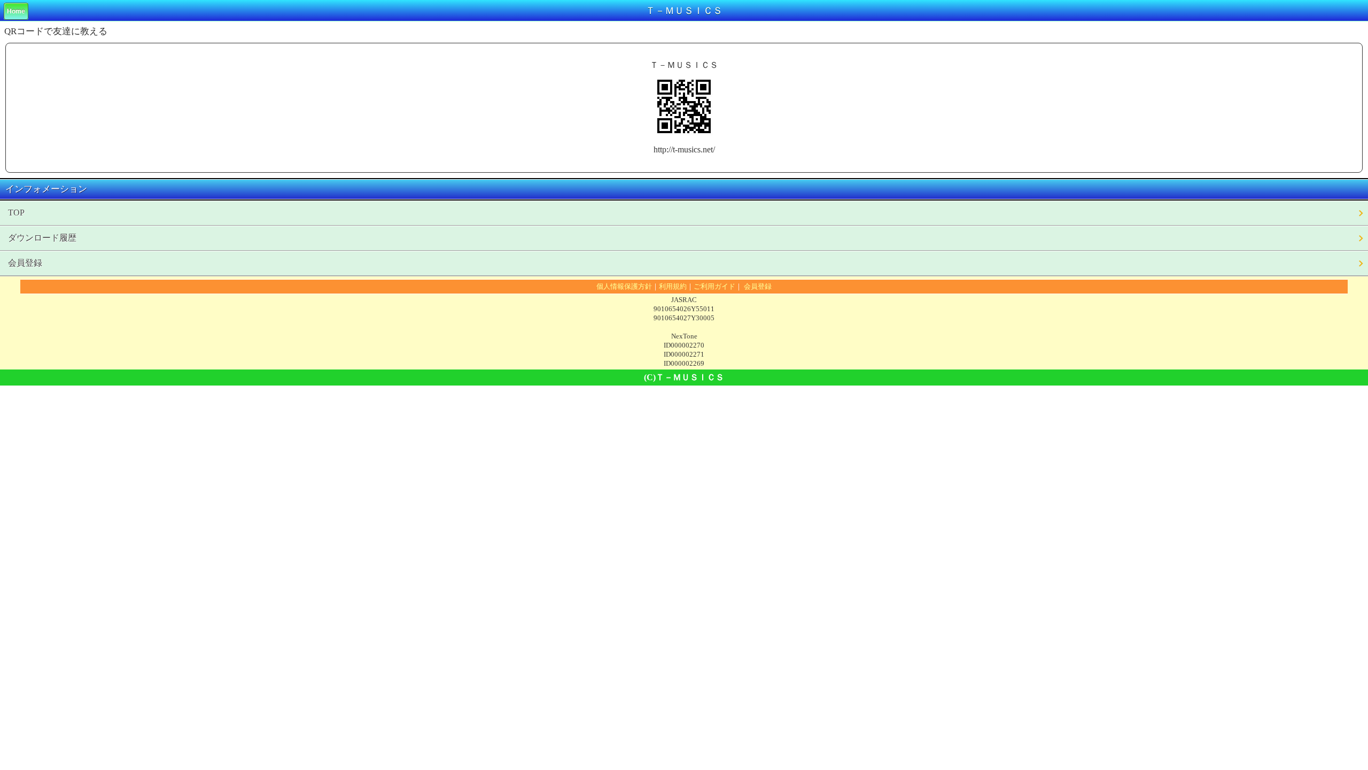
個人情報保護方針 (624, 286)
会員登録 (25, 262)
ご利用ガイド (714, 286)
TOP (16, 212)
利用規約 (673, 286)
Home (16, 11)
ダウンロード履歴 (42, 237)
